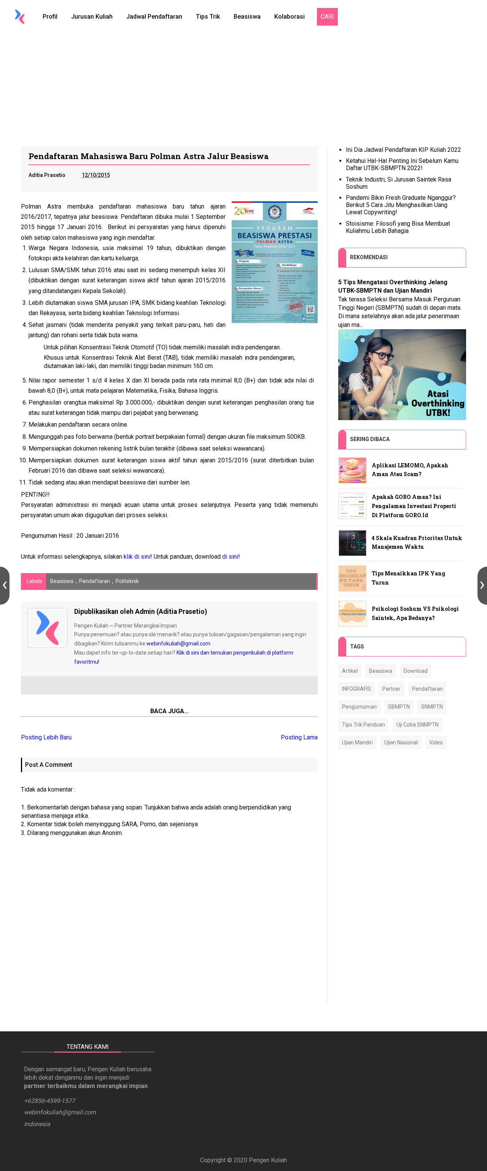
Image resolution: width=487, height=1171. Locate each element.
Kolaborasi (289, 16)
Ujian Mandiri (357, 742)
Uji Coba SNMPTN (417, 725)
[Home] (19, 16)
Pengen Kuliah (268, 1160)
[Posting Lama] (482, 586)
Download (416, 671)
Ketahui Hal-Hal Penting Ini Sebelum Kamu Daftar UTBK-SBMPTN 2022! (402, 164)
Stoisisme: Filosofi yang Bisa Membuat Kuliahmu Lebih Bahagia (398, 227)
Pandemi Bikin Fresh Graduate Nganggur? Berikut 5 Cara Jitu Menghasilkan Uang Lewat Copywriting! (401, 205)
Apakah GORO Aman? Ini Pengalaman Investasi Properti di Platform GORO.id (414, 506)
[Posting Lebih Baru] (5, 586)
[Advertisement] (243, 89)
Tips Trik (208, 16)
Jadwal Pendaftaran (154, 16)
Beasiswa (247, 16)
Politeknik (127, 581)
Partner (391, 689)
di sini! (231, 556)
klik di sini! (138, 556)
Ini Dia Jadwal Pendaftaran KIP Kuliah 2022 (403, 149)
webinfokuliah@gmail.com (178, 643)
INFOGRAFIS (356, 689)
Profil (50, 16)
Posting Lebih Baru (46, 737)
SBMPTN (399, 707)
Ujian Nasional (401, 742)
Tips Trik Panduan (363, 725)
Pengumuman (359, 707)
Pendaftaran (94, 581)
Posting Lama (299, 737)
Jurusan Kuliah (92, 16)
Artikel (350, 671)
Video (436, 742)
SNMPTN (432, 707)
